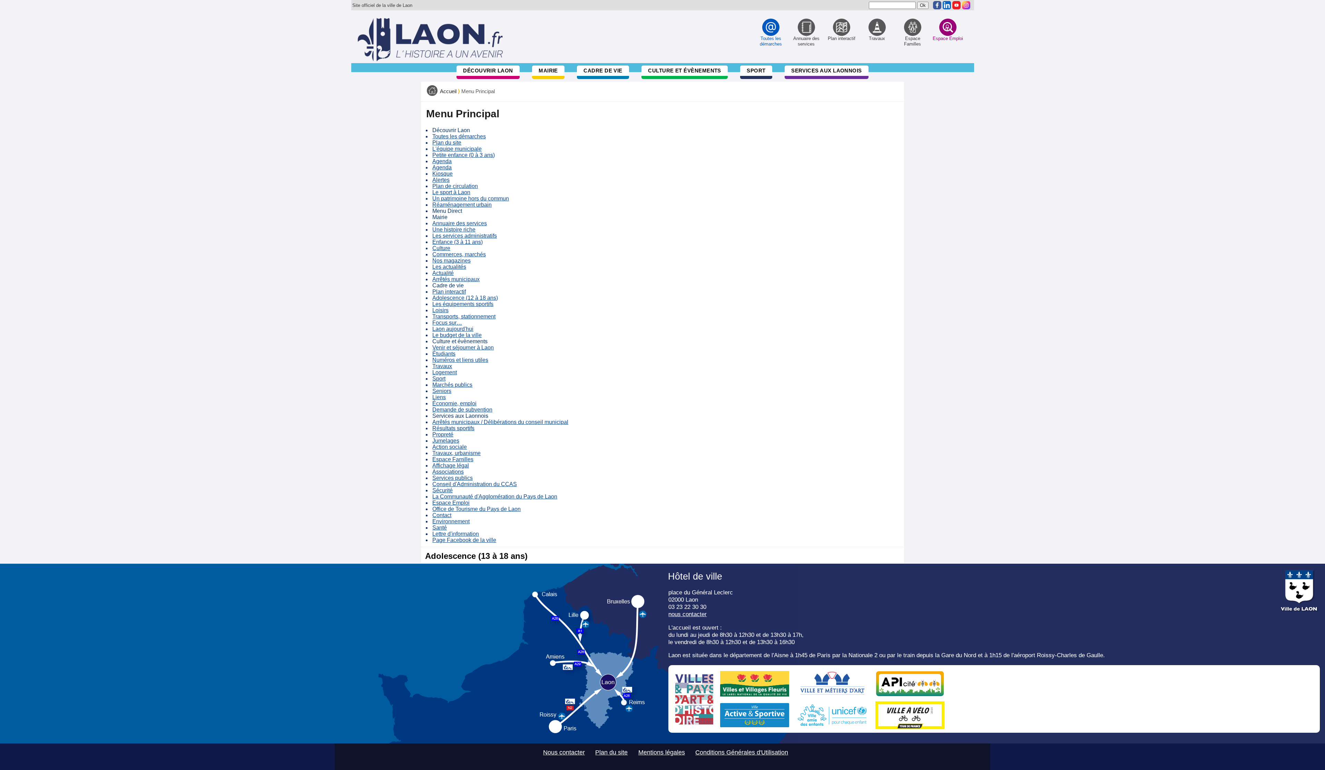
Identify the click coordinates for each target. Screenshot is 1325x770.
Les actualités (449, 267)
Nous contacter (564, 752)
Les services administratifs (464, 236)
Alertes (441, 180)
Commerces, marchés (459, 254)
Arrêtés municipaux (456, 279)
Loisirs (440, 310)
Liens (439, 397)
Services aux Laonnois (826, 70)
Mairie (548, 70)
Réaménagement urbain (462, 205)
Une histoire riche (453, 230)
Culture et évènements (684, 70)
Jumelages (445, 441)
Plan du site (446, 143)
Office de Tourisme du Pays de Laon (476, 509)
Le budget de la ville (457, 335)
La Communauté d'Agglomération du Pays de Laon (494, 497)
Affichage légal (450, 465)
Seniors (441, 391)
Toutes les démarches (459, 136)
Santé (439, 528)
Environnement (451, 521)
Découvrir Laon (488, 70)
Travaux (442, 366)
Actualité (443, 273)
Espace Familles (452, 459)
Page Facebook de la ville (464, 540)
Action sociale (449, 447)
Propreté (442, 434)
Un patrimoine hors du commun (470, 198)
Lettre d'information (455, 534)
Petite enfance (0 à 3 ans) (463, 155)
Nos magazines (451, 261)
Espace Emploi (451, 503)
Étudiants (443, 354)
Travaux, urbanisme (456, 453)
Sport (756, 70)
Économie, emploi (454, 403)
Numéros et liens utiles (460, 360)
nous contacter (687, 614)
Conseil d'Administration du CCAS (474, 484)
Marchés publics (452, 385)
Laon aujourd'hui (452, 329)
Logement (444, 372)
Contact (441, 515)
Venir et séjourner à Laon (463, 348)
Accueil (448, 91)
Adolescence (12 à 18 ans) (465, 298)
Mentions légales (661, 752)
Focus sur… (447, 323)
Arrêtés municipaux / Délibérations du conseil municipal (500, 422)
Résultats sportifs (453, 428)
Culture (441, 248)
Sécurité (442, 490)
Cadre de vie (602, 70)
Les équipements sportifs (462, 304)
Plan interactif (449, 292)
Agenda (442, 161)
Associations (448, 472)
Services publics (452, 478)
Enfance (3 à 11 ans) (457, 242)
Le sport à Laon (451, 192)
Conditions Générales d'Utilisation (741, 752)
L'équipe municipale (457, 149)
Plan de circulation (455, 186)
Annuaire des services (459, 223)
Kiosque (442, 174)
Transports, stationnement (463, 316)
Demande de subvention (462, 410)
